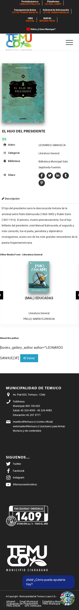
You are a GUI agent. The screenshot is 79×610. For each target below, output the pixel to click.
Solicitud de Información (56, 11)
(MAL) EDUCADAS (39, 298)
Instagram (18, 477)
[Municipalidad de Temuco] (33, 42)
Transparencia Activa (25, 11)
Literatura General (49, 153)
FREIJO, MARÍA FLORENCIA (39, 318)
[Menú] (67, 42)
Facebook (18, 470)
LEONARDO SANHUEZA (52, 145)
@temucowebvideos (25, 484)
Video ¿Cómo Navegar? (43, 29)
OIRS (30, 19)
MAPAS (47, 19)
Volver (30, 358)
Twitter (17, 463)
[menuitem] (29, 2)
